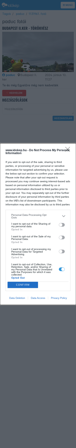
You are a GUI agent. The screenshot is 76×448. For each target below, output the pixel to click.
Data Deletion (17, 297)
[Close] (68, 150)
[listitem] (38, 216)
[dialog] (38, 224)
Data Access (38, 297)
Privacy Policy (59, 297)
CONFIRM (23, 284)
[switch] (62, 225)
